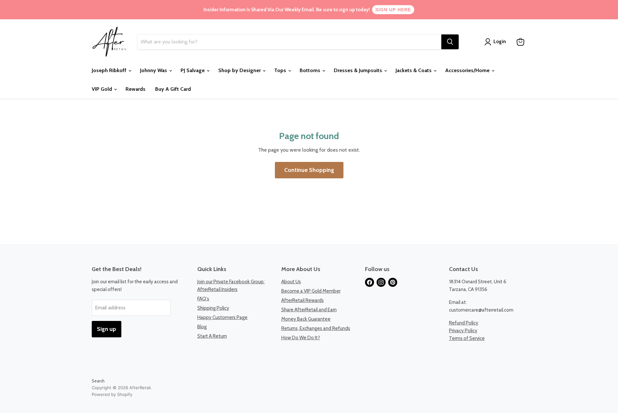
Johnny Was (154, 70)
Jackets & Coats (414, 70)
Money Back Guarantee (306, 319)
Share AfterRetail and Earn (309, 310)
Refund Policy (463, 323)
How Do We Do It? (300, 338)
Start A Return (212, 336)
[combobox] (289, 41)
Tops (280, 70)
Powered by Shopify (112, 394)
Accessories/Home (468, 70)
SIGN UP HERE (393, 9)
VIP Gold (102, 89)
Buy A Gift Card (173, 89)
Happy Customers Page (222, 317)
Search (98, 380)
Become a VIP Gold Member (311, 291)
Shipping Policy (213, 308)
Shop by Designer (240, 70)
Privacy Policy (463, 330)
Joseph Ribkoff (110, 70)
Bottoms (311, 70)
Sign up (106, 329)
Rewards (135, 89)
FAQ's (203, 299)
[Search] (450, 41)
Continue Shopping (309, 170)
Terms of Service (467, 338)
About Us (291, 282)
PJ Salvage (193, 70)
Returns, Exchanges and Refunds (315, 328)
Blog (202, 327)
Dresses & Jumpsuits (358, 70)
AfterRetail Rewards (302, 300)
